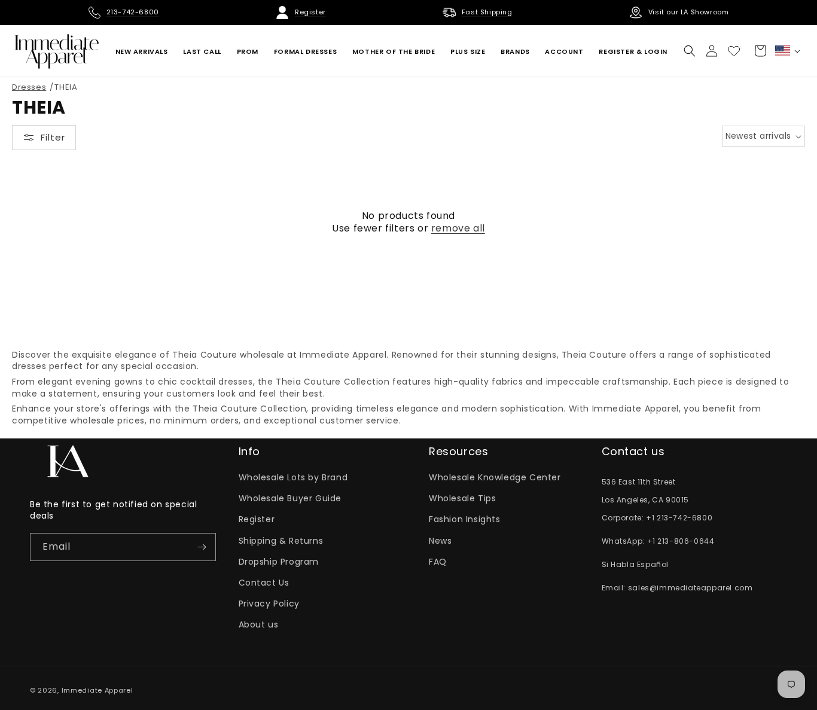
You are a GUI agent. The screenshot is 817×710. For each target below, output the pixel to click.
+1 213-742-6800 (679, 518)
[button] (689, 51)
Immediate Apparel (97, 690)
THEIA (65, 87)
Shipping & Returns (281, 541)
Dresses (29, 87)
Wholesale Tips (462, 498)
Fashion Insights (465, 519)
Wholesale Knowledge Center (495, 477)
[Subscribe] (202, 547)
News (440, 541)
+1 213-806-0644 (681, 541)
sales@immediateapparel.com (690, 588)
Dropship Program (279, 562)
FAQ (438, 562)
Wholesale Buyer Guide (290, 498)
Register (257, 519)
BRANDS (515, 51)
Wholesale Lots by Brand (293, 477)
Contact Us (264, 583)
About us (259, 624)
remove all (458, 229)
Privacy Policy (269, 604)
